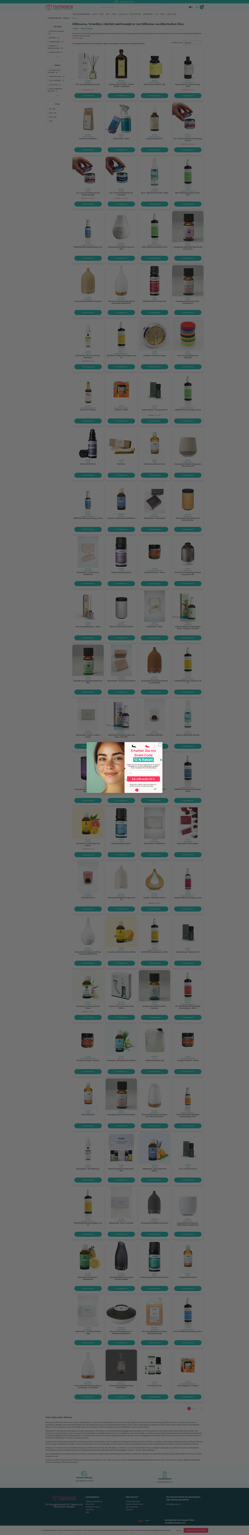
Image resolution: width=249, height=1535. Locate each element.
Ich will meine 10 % (143, 779)
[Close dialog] (160, 744)
